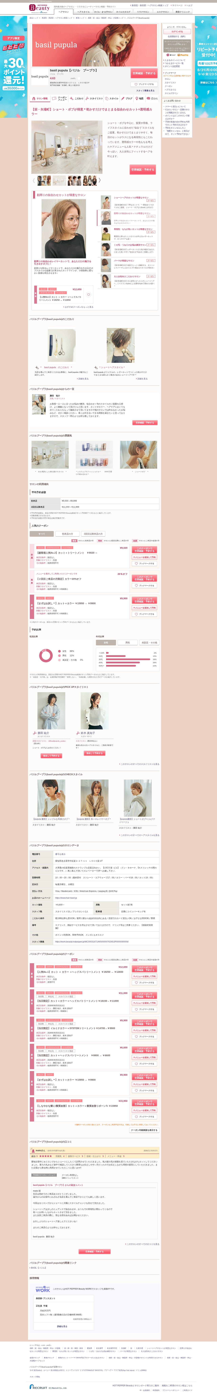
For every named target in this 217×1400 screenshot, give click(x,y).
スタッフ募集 (35, 1377)
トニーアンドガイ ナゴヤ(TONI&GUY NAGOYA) (84, 1370)
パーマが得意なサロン (128, 1351)
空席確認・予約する (144, 73)
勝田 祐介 (43, 733)
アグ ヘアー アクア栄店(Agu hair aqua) (119, 1370)
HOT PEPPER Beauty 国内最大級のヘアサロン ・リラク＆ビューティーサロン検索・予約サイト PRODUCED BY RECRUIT (39, 8)
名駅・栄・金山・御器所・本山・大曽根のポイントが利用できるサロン (136, 1358)
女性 (106, 642)
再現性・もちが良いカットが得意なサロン (68, 1351)
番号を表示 (60, 854)
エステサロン (163, 12)
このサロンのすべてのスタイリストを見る (140, 764)
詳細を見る (83, 379)
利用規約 (156, 1390)
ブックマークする (146, 84)
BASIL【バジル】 (39, 1268)
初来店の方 (67, 534)
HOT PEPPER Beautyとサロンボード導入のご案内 (136, 1385)
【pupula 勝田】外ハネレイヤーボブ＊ (93, 819)
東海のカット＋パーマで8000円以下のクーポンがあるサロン (81, 1358)
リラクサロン (143, 12)
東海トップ (80, 18)
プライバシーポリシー (170, 1390)
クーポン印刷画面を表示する (144, 1130)
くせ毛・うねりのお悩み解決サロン (102, 1351)
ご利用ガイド (187, 1390)
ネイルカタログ (123, 12)
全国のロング (35, 1358)
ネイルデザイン (171, 93)
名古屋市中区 (112, 1348)
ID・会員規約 (145, 1390)
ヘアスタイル (83, 12)
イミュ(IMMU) (141, 1370)
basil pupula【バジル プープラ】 (74, 70)
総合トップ (34, 18)
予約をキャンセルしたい (175, 128)
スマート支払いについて (175, 106)
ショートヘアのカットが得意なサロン (161, 1348)
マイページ (177, 5)
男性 (127, 642)
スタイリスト (170, 82)
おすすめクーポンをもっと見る (79, 307)
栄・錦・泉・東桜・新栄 (73, 1348)
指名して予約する (51, 756)
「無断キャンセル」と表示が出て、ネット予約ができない (177, 132)
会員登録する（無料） (177, 36)
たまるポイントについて (175, 60)
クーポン (168, 86)
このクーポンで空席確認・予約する (144, 549)
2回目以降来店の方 (93, 534)
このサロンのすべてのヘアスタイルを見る (140, 835)
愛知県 (89, 1348)
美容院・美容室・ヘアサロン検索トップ (150, 5)
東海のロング (49, 1358)
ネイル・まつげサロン (103, 12)
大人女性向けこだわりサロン (152, 1351)
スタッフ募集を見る (145, 90)
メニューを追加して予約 (145, 557)
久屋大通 (139, 1348)
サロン (167, 79)
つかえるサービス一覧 (174, 63)
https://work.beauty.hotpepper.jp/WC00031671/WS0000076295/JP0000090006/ (92, 942)
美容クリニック (183, 12)
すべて (41, 534)
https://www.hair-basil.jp (66, 898)
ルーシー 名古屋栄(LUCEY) (53, 1370)
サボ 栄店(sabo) (36, 1370)
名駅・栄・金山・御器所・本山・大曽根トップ (105, 18)
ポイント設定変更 (172, 66)
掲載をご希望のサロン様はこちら (177, 1385)
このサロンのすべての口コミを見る (143, 1244)
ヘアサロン (64, 12)
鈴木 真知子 (88, 733)
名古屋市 (99, 1348)
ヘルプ (189, 5)
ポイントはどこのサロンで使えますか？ (177, 117)
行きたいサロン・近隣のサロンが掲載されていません (177, 111)
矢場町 (123, 1348)
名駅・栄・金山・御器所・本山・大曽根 (45, 1348)
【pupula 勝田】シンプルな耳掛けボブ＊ (51, 819)
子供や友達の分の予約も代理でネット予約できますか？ (177, 123)
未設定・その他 (149, 642)
